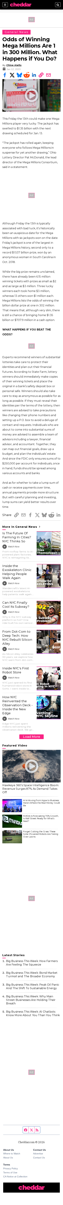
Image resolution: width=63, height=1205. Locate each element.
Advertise (38, 1153)
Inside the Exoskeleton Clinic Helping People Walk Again (16, 572)
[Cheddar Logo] (20, 5)
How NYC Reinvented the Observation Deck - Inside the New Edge (17, 705)
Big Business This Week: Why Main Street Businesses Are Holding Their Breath (30, 1000)
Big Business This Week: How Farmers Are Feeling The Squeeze (32, 962)
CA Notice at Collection (15, 1176)
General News (16, 32)
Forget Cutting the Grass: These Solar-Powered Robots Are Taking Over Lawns (40, 834)
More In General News (20, 526)
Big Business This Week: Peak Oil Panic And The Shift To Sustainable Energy (32, 986)
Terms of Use (10, 1172)
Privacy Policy (10, 1168)
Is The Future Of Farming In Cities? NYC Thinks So (16, 537)
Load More (31, 737)
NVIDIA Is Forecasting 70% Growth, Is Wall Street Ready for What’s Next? (41, 818)
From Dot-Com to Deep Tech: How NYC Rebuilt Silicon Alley (17, 638)
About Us (8, 1157)
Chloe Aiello (14, 65)
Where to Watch (11, 1153)
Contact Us (39, 1157)
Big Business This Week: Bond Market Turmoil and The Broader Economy (31, 974)
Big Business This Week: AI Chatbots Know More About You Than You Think (33, 1013)
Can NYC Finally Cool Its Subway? (15, 605)
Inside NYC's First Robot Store (15, 670)
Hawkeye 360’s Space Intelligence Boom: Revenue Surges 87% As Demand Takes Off (30, 789)
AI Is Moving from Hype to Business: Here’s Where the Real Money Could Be (41, 803)
